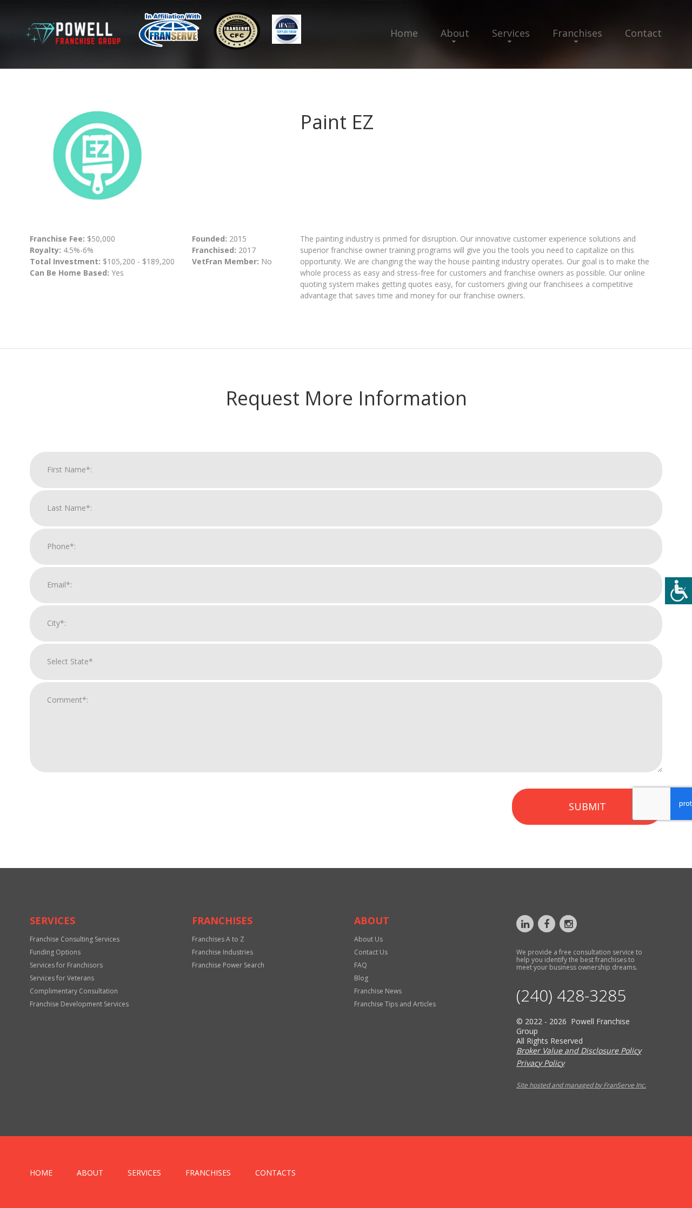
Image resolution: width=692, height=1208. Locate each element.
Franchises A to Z (218, 939)
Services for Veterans (62, 978)
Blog (361, 978)
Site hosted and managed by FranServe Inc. (581, 1085)
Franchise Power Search (228, 965)
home (41, 1172)
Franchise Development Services (79, 1004)
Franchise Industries (222, 952)
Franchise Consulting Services (74, 939)
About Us (368, 939)
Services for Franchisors (66, 965)
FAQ (360, 965)
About (455, 32)
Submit (587, 806)
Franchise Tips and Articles (395, 1004)
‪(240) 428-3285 (571, 995)
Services (511, 32)
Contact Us (371, 952)
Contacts (275, 1172)
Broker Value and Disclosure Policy (578, 1050)
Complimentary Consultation (74, 991)
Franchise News (378, 991)
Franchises (577, 32)
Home (404, 32)
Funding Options (55, 952)
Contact (643, 32)
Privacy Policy (540, 1063)
